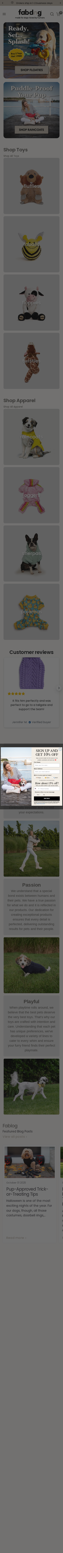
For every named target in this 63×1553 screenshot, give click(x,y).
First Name (37, 762)
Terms (44, 803)
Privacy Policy (39, 803)
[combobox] (37, 789)
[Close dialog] (60, 749)
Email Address (38, 768)
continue (47, 799)
